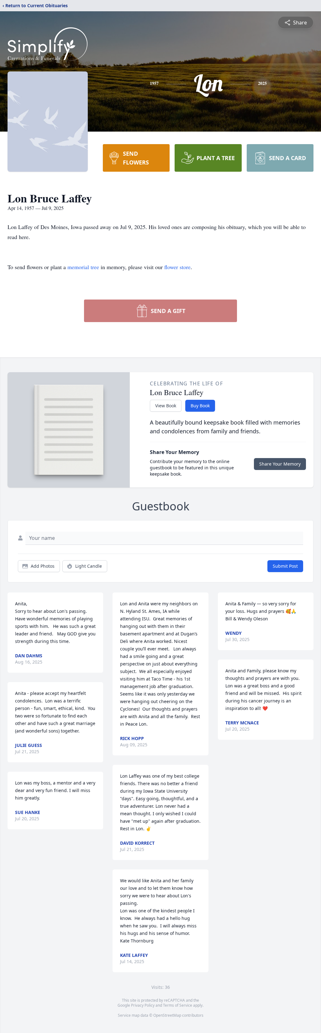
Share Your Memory (280, 464)
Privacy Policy (143, 1005)
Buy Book (200, 406)
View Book (165, 406)
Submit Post (285, 566)
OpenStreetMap (167, 1015)
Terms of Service (177, 1005)
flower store (177, 267)
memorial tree (83, 267)
